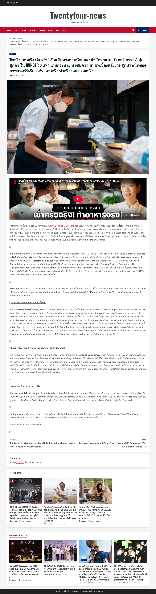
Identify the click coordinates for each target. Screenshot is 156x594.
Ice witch (13, 75)
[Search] (133, 30)
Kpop (50, 30)
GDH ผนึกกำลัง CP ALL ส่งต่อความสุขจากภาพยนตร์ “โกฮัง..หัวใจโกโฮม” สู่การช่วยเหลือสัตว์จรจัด (59, 569)
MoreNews (86, 591)
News (16, 30)
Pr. (64, 30)
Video (145, 30)
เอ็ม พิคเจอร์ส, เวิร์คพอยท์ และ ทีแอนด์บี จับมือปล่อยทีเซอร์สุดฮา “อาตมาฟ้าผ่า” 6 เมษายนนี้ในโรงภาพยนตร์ (42, 443)
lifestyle (32, 30)
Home (9, 30)
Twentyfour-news (78, 15)
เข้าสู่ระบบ (20, 462)
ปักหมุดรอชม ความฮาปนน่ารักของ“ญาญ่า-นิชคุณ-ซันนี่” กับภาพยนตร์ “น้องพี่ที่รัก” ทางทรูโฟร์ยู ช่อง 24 (113, 443)
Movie (24, 30)
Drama (42, 30)
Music (58, 30)
